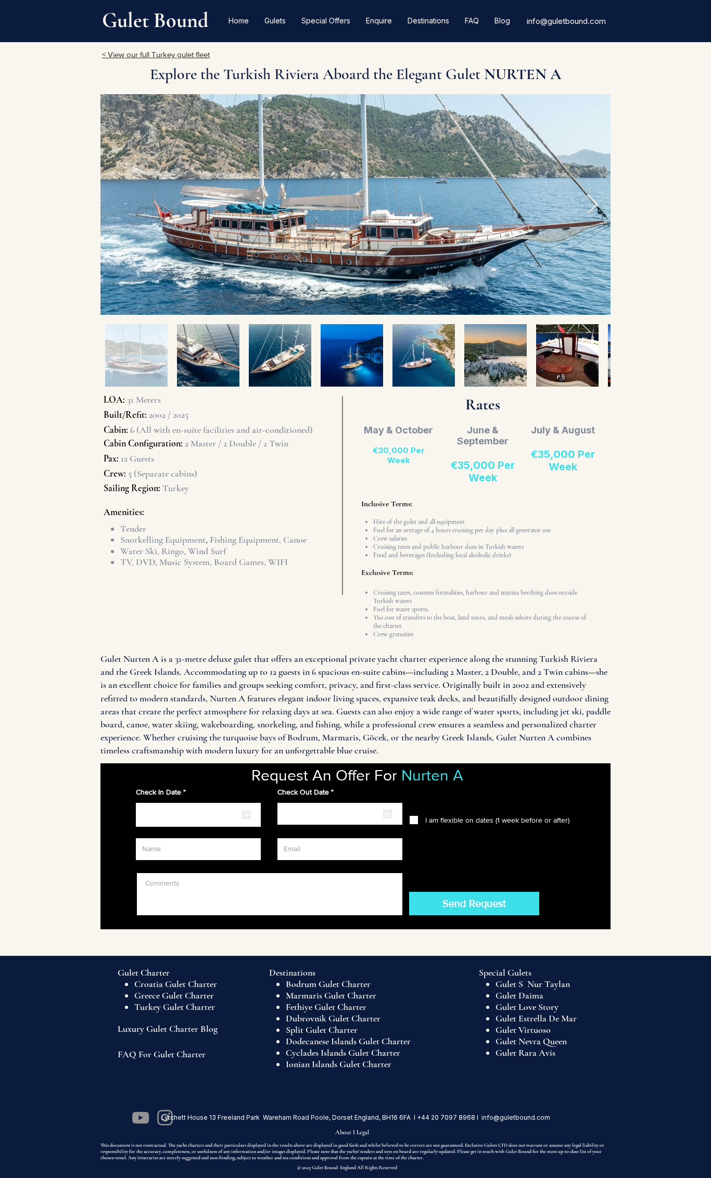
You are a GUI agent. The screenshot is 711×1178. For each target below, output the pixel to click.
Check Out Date (307, 792)
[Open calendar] (246, 815)
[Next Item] (593, 205)
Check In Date (162, 792)
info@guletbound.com (566, 21)
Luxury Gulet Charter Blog (168, 1028)
